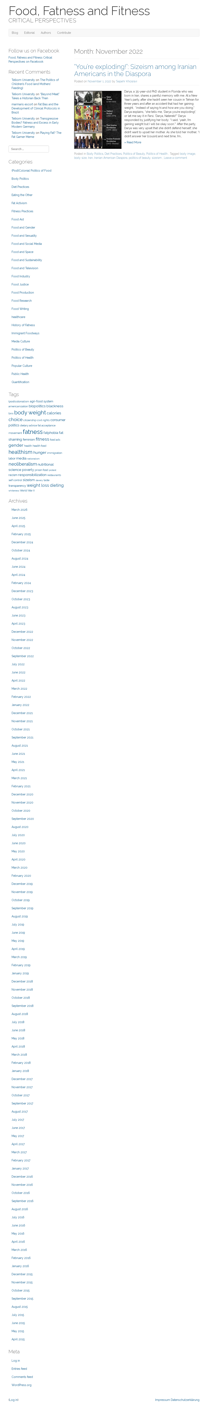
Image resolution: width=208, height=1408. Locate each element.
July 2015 (18, 1315)
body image (187, 153)
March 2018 (19, 1054)
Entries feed (19, 1368)
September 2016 (23, 1201)
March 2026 (19, 509)
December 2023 (22, 591)
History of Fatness (23, 325)
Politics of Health (157, 153)
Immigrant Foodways (25, 333)
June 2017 (18, 1127)
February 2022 (21, 696)
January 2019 (20, 973)
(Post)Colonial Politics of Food (31, 170)
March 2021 (19, 778)
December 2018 (22, 981)
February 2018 (21, 1062)
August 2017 (20, 1111)
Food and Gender (23, 227)
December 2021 (22, 713)
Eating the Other (22, 195)
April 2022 (18, 680)
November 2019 (22, 892)
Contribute (64, 32)
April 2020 (18, 859)
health (28, 445)
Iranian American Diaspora (110, 157)
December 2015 (22, 1274)
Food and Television (25, 268)
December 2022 (22, 631)
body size (80, 157)
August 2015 (20, 1306)
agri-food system (41, 401)
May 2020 (18, 851)
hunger (39, 452)
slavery (39, 480)
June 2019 (18, 932)
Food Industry (21, 276)
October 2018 (21, 997)
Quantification (20, 382)
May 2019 (18, 940)
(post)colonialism (19, 401)
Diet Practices (113, 153)
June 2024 (18, 566)
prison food (41, 470)
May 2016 (18, 1233)
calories (54, 413)
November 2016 (22, 1184)
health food (39, 445)
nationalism (33, 458)
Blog (15, 32)
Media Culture (21, 341)
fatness (33, 431)
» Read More (132, 142)
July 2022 (18, 664)
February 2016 (21, 1258)
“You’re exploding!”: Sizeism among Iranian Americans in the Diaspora (135, 70)
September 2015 (22, 1298)
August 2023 (20, 607)
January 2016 (20, 1266)
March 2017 (19, 1152)
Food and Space (22, 252)
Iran (90, 157)
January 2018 (20, 1071)
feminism (29, 439)
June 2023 (18, 615)
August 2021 (20, 745)
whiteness (14, 490)
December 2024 (22, 542)
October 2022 (21, 648)
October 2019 (21, 900)
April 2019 (18, 949)
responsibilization (32, 475)
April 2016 (18, 1241)
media (21, 458)
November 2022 (22, 639)
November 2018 (22, 989)
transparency (17, 485)
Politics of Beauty (134, 153)
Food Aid (18, 219)
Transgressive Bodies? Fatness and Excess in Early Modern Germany (35, 122)
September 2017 (22, 1103)
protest (52, 470)
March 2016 (19, 1249)
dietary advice (28, 425)
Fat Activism (19, 203)
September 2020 (23, 818)
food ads (55, 439)
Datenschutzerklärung (185, 1399)
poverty (28, 470)
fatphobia (50, 433)
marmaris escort (22, 104)
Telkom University (23, 80)
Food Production (23, 292)
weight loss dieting (45, 485)
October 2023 (21, 599)
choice (16, 419)
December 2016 (22, 1176)
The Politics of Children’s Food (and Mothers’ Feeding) (35, 84)
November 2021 (22, 721)
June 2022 (18, 672)
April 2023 (18, 623)
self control (15, 480)
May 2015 (18, 1331)
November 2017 (22, 1087)
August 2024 (20, 558)
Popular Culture (22, 365)
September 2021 (22, 737)
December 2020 (22, 794)
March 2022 (19, 688)
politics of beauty (139, 157)
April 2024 (18, 574)
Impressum (162, 1399)
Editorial (29, 32)
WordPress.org (21, 1385)
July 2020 (18, 835)
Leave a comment (175, 157)
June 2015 (18, 1323)
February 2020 (21, 875)
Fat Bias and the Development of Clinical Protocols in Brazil (36, 108)
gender (16, 445)
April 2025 (18, 526)
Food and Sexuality (24, 235)
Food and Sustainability (27, 260)
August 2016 (20, 1209)
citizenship (29, 420)
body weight (30, 412)
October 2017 (20, 1095)
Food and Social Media (27, 243)
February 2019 (21, 965)
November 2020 (22, 802)
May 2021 (18, 761)
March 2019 (19, 957)
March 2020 (19, 867)
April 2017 (18, 1144)
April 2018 (18, 1046)
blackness (55, 406)
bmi (11, 413)
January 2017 (20, 1168)
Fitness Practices (22, 211)
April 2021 (18, 770)
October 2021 (21, 729)
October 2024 (21, 550)
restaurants (54, 475)
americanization (18, 406)
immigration (54, 452)
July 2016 (18, 1217)
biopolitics (37, 406)
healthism (20, 452)
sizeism (157, 157)
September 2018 (23, 1005)
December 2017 (22, 1079)
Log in (16, 1360)
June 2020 (19, 843)
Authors (46, 32)
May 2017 (18, 1136)
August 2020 (20, 827)
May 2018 (18, 1038)
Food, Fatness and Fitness (79, 11)
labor (12, 458)
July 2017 (18, 1119)
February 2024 (21, 583)
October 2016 (21, 1193)
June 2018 (18, 1030)
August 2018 (20, 1014)
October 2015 (20, 1290)
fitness (42, 439)
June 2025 (18, 517)
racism (13, 475)
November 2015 (22, 1282)
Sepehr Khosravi (126, 81)
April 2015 (18, 1339)
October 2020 (21, 810)
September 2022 (23, 656)
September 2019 (22, 908)
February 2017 (21, 1160)
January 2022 (20, 705)
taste (46, 480)
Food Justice (20, 284)
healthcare (18, 317)
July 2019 (18, 924)
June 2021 (18, 753)
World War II (27, 490)
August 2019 (20, 916)
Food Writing (20, 308)
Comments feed (22, 1377)
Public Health (20, 374)
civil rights (43, 420)
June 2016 (18, 1225)
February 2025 (21, 534)
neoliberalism (23, 464)
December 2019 (22, 883)
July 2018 (18, 1022)
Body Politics (95, 153)
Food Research (22, 300)
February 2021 (21, 786)
